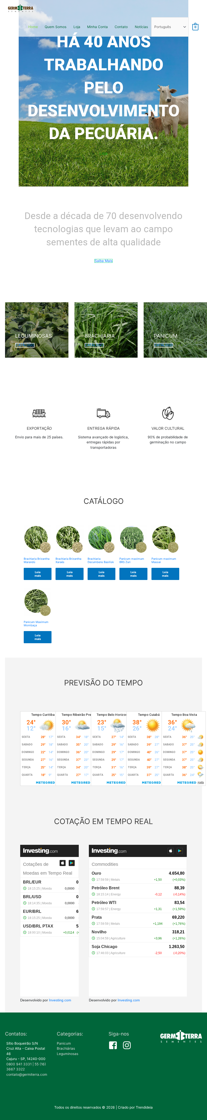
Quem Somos (55, 27)
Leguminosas (67, 1054)
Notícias (141, 27)
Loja (76, 27)
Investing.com (60, 1000)
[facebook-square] (115, 1045)
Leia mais (38, 573)
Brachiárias (66, 1048)
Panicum (64, 1043)
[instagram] (128, 1045)
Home (33, 27)
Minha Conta (97, 27)
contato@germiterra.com (26, 1074)
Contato (121, 27)
